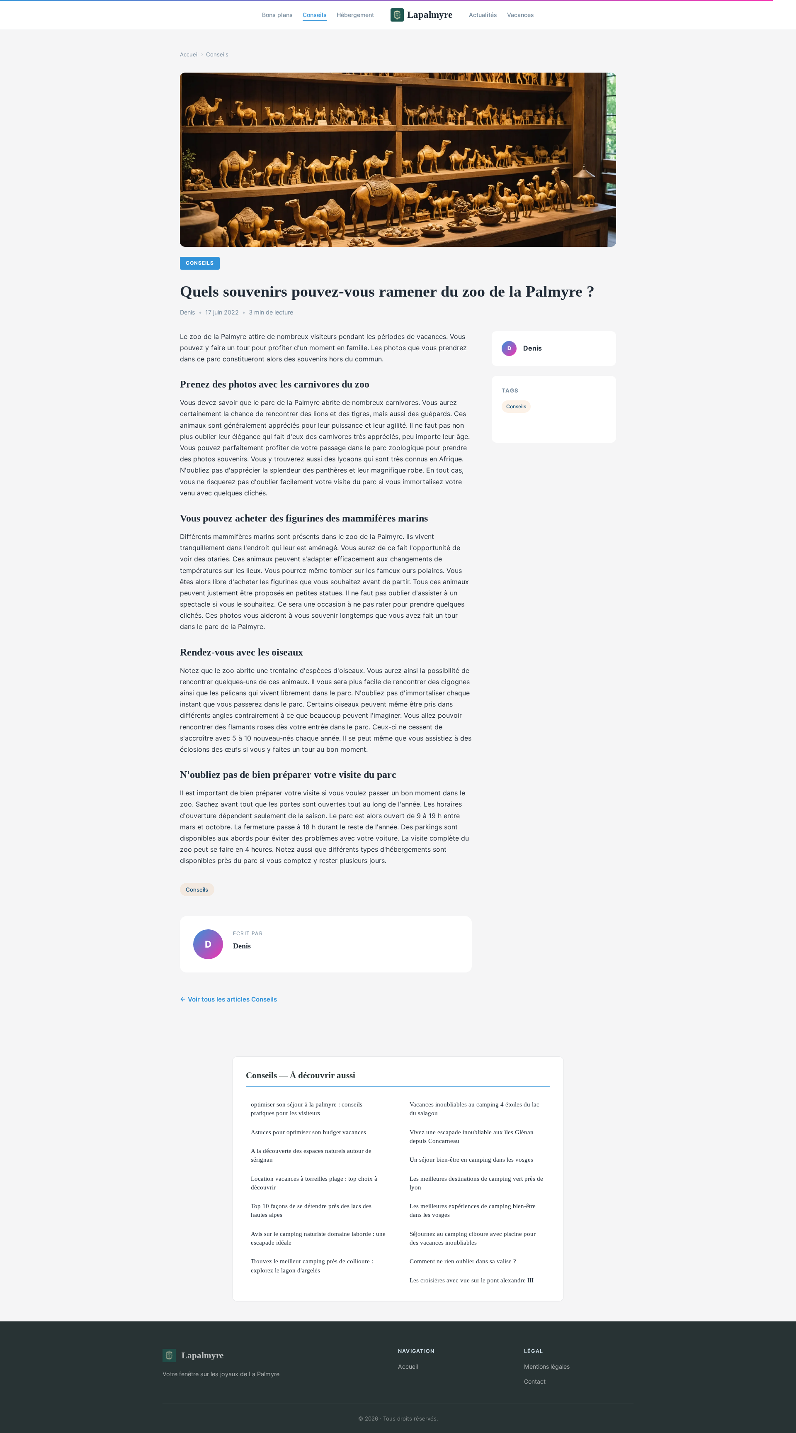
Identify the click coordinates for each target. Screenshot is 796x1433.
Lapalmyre (429, 14)
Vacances (520, 14)
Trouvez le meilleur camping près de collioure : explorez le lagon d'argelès (312, 1265)
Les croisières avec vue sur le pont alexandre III (472, 1280)
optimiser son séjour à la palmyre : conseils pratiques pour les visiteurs (306, 1108)
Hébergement (355, 14)
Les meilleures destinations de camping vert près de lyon (476, 1183)
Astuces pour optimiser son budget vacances (308, 1132)
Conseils (315, 14)
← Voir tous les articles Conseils (228, 999)
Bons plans (277, 14)
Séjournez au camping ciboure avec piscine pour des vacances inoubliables (473, 1238)
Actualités (483, 14)
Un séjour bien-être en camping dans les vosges (471, 1159)
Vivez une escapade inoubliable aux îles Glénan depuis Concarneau (472, 1136)
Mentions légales (547, 1366)
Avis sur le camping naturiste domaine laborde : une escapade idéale (318, 1238)
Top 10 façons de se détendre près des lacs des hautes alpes (311, 1210)
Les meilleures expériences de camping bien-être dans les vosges (473, 1210)
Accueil (189, 54)
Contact (535, 1381)
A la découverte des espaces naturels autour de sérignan (311, 1155)
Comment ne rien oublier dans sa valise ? (463, 1261)
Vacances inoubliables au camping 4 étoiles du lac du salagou (474, 1108)
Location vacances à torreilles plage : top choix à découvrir (314, 1183)
